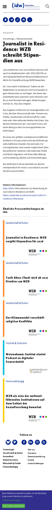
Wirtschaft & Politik (12, 463)
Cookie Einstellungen (36, 463)
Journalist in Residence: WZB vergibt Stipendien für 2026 (26, 239)
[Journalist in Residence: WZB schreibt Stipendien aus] (11, 19)
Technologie (8, 449)
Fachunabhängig (10, 466)
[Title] (17, 19)
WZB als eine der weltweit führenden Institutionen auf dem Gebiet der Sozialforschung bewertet (25, 401)
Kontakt (31, 460)
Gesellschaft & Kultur (13, 453)
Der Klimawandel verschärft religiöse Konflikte (25, 319)
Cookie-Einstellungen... (12, 500)
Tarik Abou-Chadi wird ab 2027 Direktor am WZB (27, 279)
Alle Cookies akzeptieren (13, 506)
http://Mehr (8, 188)
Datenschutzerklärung (36, 456)
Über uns (31, 449)
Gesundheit (8, 456)
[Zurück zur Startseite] (26, 6)
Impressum (32, 453)
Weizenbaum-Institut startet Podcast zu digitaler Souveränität (26, 358)
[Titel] (5, 19)
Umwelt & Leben (10, 460)
